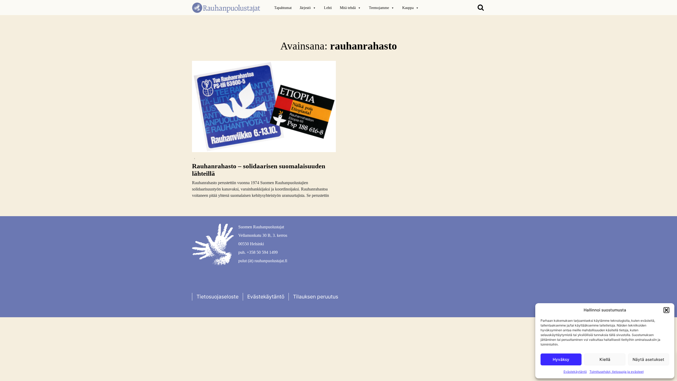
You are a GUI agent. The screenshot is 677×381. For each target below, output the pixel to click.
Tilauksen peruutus (315, 296)
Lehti (328, 8)
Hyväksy (561, 359)
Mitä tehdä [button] (348, 8)
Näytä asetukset (648, 359)
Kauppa (408, 8)
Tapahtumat (283, 8)
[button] (666, 310)
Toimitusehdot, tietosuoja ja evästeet (616, 372)
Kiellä (605, 359)
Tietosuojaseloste (217, 296)
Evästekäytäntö (575, 372)
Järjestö (305, 8)
